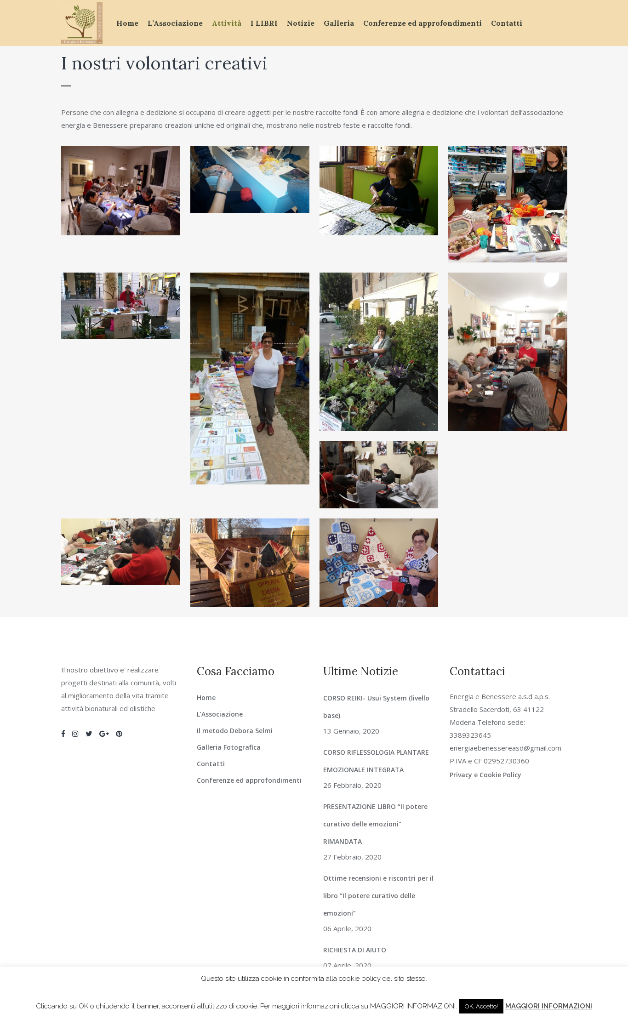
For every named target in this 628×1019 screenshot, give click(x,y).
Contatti (211, 763)
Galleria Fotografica (229, 747)
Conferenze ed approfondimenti (249, 780)
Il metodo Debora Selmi (235, 730)
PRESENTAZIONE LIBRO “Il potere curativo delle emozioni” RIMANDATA (375, 824)
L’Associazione (220, 714)
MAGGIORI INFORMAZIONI (548, 1006)
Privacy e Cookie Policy (485, 774)
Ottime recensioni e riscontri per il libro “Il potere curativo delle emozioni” (378, 895)
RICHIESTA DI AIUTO (354, 949)
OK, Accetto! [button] (481, 1006)
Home (206, 697)
